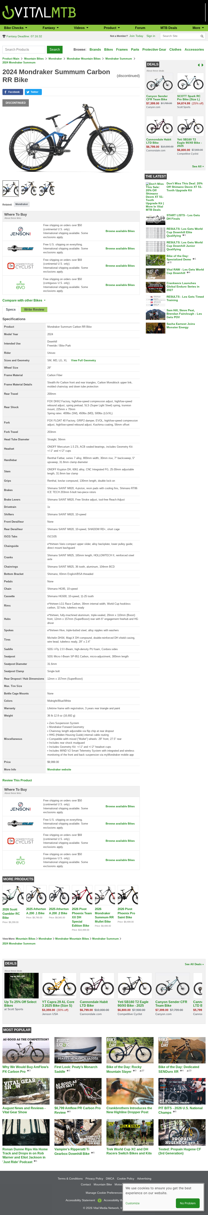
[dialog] (163, 1197)
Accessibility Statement (80, 1200)
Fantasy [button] (49, 28)
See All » (198, 166)
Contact (86, 1184)
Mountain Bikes (34, 58)
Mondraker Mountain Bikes (84, 58)
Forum (140, 28)
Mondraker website (59, 769)
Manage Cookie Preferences (104, 1192)
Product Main (10, 58)
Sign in (150, 35)
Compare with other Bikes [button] (22, 300)
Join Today (136, 35)
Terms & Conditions (70, 1178)
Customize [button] (133, 1203)
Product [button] (110, 28)
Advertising (144, 1178)
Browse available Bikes (120, 231)
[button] (12, 92)
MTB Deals (168, 28)
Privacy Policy (94, 1178)
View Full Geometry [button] (83, 360)
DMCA (110, 1178)
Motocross (121, 1184)
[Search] (202, 36)
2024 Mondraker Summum (19, 62)
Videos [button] (80, 28)
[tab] (10, 310)
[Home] (39, 12)
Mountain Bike (103, 1184)
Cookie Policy (125, 1178)
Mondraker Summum (118, 58)
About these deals (155, 71)
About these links (12, 218)
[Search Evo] (21, 284)
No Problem (188, 1203)
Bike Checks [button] (14, 28)
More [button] (197, 28)
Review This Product (17, 780)
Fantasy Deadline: (24, 36)
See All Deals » (194, 964)
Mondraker (55, 58)
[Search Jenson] (20, 231)
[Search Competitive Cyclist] (21, 265)
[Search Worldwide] (21, 248)
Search (55, 49)
